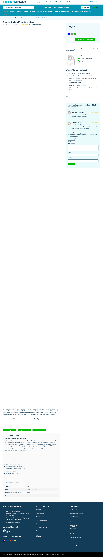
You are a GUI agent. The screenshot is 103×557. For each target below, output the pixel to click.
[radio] (69, 34)
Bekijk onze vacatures (75, 537)
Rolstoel (19, 11)
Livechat (82, 61)
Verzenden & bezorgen (42, 527)
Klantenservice (40, 517)
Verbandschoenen (77, 11)
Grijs (32, 489)
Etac (28, 496)
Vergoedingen (40, 513)
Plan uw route (73, 528)
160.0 (28, 492)
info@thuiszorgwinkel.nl (86, 58)
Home (5, 17)
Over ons (38, 509)
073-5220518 (83, 55)
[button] (85, 7)
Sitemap (62, 554)
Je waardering (72, 139)
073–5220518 (73, 509)
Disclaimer (56, 554)
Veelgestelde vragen (41, 520)
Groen (35, 489)
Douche (23, 17)
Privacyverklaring (48, 554)
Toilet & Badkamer (37, 11)
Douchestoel (30, 17)
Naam (70, 152)
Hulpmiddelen (65, 11)
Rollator (12, 11)
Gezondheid (87, 11)
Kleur (69, 31)
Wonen (56, 11)
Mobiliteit (26, 11)
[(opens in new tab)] (7, 531)
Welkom (6, 11)
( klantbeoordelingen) (35, 24)
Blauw (28, 489)
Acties (5, 14)
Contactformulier (74, 517)
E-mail (70, 158)
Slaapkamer (48, 11)
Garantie (38, 524)
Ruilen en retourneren (42, 531)
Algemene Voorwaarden (37, 554)
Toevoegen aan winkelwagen (85, 39)
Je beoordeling (72, 143)
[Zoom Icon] (36, 47)
